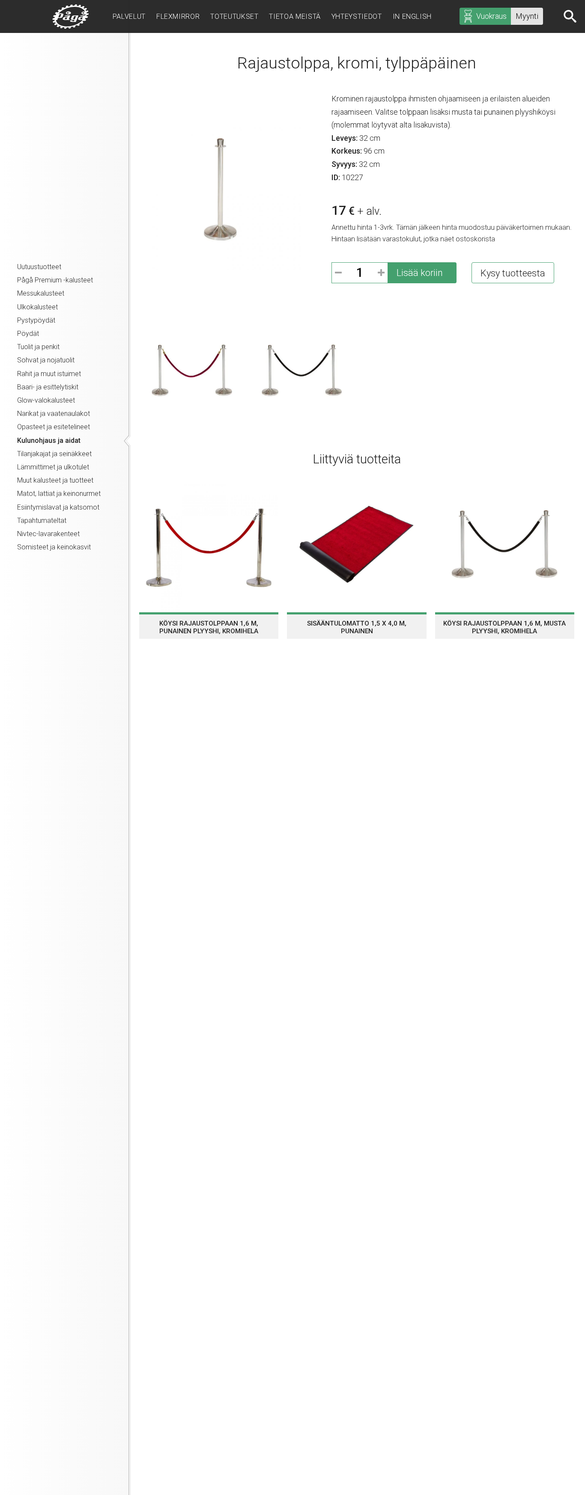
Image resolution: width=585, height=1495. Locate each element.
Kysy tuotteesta (513, 273)
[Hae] (571, 16)
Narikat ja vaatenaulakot (53, 413)
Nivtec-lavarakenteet (48, 534)
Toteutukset (234, 16)
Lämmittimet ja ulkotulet (53, 467)
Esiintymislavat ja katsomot (58, 507)
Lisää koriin (420, 272)
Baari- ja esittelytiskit (47, 387)
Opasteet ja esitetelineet (53, 427)
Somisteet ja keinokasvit (54, 547)
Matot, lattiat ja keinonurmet (59, 493)
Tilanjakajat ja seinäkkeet (54, 454)
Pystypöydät (36, 320)
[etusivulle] (70, 16)
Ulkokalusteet (37, 307)
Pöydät (28, 333)
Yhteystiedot (356, 16)
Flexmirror (178, 16)
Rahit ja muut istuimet (49, 374)
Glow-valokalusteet (46, 400)
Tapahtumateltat (41, 520)
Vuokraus (491, 16)
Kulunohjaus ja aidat (49, 440)
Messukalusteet (40, 293)
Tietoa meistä (294, 16)
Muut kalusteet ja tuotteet (55, 480)
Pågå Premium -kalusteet (55, 280)
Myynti (527, 16)
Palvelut (129, 16)
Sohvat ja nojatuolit (46, 360)
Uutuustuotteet (39, 267)
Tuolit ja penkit (38, 347)
